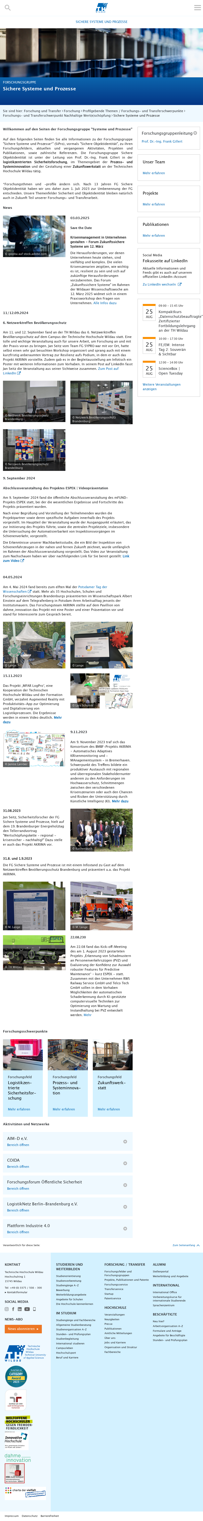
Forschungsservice (116, 1284)
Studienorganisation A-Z (71, 1329)
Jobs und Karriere (115, 1342)
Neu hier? (158, 1321)
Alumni (159, 1264)
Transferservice (113, 1289)
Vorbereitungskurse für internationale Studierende (169, 1299)
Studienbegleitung (67, 1339)
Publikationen (113, 1329)
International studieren (70, 1343)
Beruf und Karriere (67, 1357)
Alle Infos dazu (104, 303)
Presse (108, 1324)
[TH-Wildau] (101, 11)
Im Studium (66, 1313)
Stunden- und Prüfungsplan (73, 1334)
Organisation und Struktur (120, 1347)
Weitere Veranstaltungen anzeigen (162, 387)
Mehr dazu (120, 801)
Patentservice (112, 1298)
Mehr (88, 1015)
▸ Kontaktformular (16, 1292)
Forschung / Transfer (124, 1264)
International (166, 1285)
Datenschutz (29, 1516)
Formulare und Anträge (167, 1331)
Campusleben (64, 1348)
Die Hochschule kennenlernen (74, 1304)
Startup (108, 1294)
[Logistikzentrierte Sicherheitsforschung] (23, 1054)
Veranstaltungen (114, 1315)
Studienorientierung (68, 1276)
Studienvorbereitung (68, 1281)
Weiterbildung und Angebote (170, 1276)
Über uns (110, 1338)
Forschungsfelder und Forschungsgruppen (118, 1273)
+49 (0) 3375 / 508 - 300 (26, 1288)
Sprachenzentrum (163, 1305)
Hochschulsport (66, 1353)
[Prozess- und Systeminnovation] (68, 1054)
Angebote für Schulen (69, 1299)
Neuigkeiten (111, 1319)
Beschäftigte (165, 1314)
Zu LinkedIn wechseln (160, 284)
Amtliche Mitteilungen (118, 1333)
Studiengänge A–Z (67, 1285)
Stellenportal (161, 1271)
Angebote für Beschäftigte (169, 1335)
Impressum (12, 1516)
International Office (165, 1292)
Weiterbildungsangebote (71, 1295)
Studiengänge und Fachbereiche (75, 1320)
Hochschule (115, 1307)
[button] (8, 7)
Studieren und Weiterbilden (69, 1267)
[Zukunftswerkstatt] (113, 1054)
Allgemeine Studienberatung (73, 1325)
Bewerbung (63, 1290)
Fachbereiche (112, 1352)
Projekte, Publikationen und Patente (126, 1280)
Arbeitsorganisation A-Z (168, 1326)
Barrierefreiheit (50, 1516)
